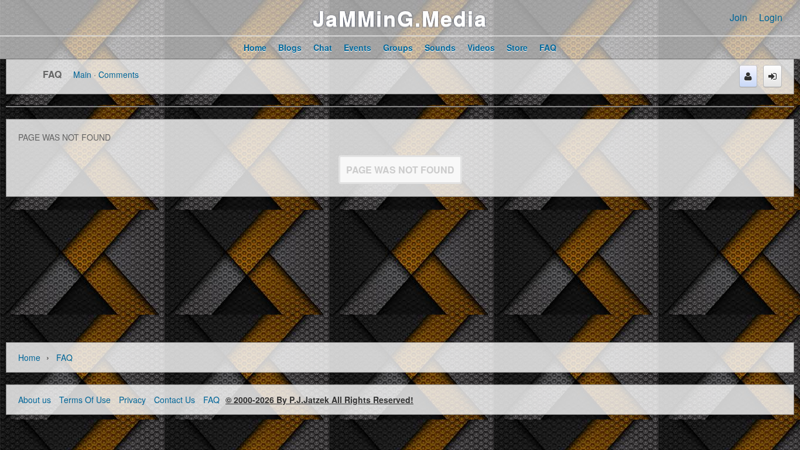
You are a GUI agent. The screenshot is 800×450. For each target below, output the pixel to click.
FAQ (52, 74)
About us (34, 399)
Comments (118, 74)
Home (29, 357)
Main (82, 74)
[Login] (772, 76)
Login (770, 17)
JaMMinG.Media (400, 17)
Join (738, 17)
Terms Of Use (85, 399)
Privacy (132, 399)
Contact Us (174, 399)
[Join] (748, 76)
